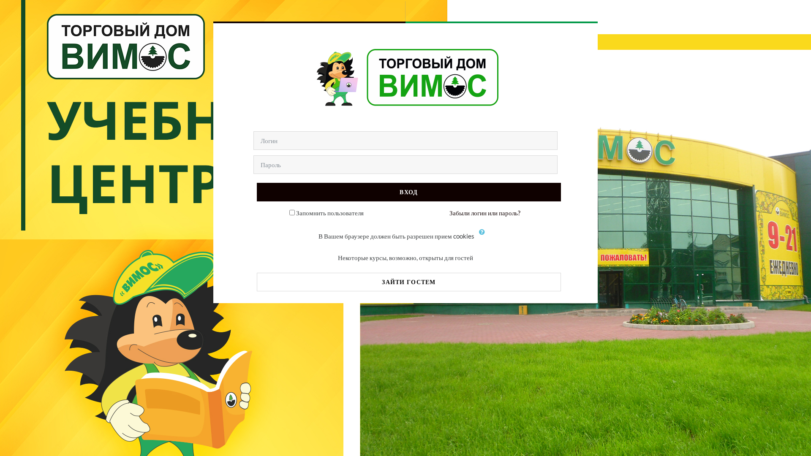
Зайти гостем (408, 281)
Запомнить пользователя (330, 213)
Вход (409, 191)
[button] (484, 237)
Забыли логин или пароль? (484, 213)
